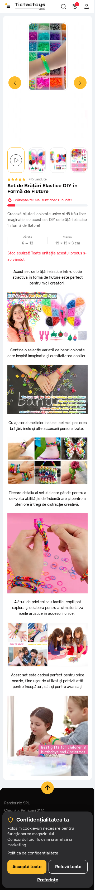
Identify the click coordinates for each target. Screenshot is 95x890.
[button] (63, 6)
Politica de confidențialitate (32, 853)
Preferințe (47, 880)
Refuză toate (68, 866)
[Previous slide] (14, 82)
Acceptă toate (26, 866)
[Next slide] (80, 82)
